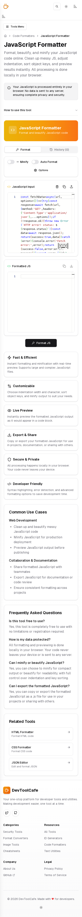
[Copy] (64, 187)
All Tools (50, 831)
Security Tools (12, 831)
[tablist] (41, 149)
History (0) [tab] (61, 149)
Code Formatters (24, 36)
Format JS (43, 343)
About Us (9, 868)
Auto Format (48, 161)
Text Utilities (52, 851)
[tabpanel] (41, 251)
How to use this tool (17, 110)
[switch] (11, 162)
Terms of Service (55, 875)
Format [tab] (25, 149)
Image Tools (11, 844)
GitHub (7, 875)
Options (43, 170)
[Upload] (71, 187)
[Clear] (57, 187)
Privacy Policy (53, 868)
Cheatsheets (11, 851)
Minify (24, 161)
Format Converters (15, 838)
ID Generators (53, 838)
